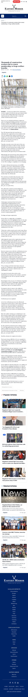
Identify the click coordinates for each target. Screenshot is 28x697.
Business (14, 664)
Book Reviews (14, 656)
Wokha (14, 621)
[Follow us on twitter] (23, 1)
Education (14, 632)
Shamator (14, 615)
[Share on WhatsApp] (7, 76)
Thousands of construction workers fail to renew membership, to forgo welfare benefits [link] (12, 23)
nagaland (12, 686)
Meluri (14, 601)
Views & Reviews (14, 652)
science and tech (19, 689)
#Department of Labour (7, 387)
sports (11, 689)
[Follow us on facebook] (21, 1)
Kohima (14, 597)
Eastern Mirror (14, 129)
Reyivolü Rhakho (17, 69)
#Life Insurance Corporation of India (9, 390)
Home (2, 20)
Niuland (14, 607)
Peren (14, 611)
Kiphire (14, 595)
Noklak (14, 609)
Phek (14, 613)
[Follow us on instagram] (24, 1)
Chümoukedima (14, 591)
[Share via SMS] (9, 76)
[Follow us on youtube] (26, 1)
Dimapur (14, 593)
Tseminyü (14, 617)
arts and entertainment (14, 691)
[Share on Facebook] (12, 76)
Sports (14, 668)
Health (14, 636)
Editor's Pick (14, 634)
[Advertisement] (14, 44)
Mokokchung (14, 603)
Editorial (14, 650)
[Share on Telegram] (5, 76)
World (14, 642)
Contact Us (14, 676)
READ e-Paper (17, 1)
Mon (14, 605)
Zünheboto (14, 623)
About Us (14, 674)
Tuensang (14, 619)
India (14, 644)
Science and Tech (14, 666)
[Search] (25, 16)
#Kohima (22, 390)
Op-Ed (14, 654)
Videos (14, 662)
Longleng (14, 599)
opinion (6, 689)
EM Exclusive (14, 629)
